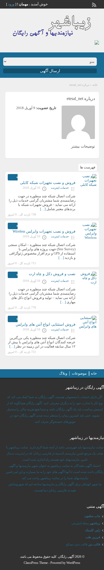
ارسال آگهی (50, 71)
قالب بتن (94, 544)
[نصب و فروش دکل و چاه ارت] (87, 279)
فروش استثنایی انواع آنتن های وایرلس (45, 324)
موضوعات (79, 373)
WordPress (73, 563)
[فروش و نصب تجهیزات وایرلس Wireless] (87, 231)
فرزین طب (92, 537)
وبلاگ (63, 373)
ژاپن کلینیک (92, 530)
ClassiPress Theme (36, 563)
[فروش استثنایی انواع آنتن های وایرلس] (87, 323)
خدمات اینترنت (60, 187)
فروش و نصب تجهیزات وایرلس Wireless (44, 231)
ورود (11, 4)
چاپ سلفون (92, 516)
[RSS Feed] (95, 4)
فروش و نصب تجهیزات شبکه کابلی (47, 183)
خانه (95, 84)
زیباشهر (95, 523)
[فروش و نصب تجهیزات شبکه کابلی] (87, 181)
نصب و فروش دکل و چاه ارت (52, 274)
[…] (43, 209)
